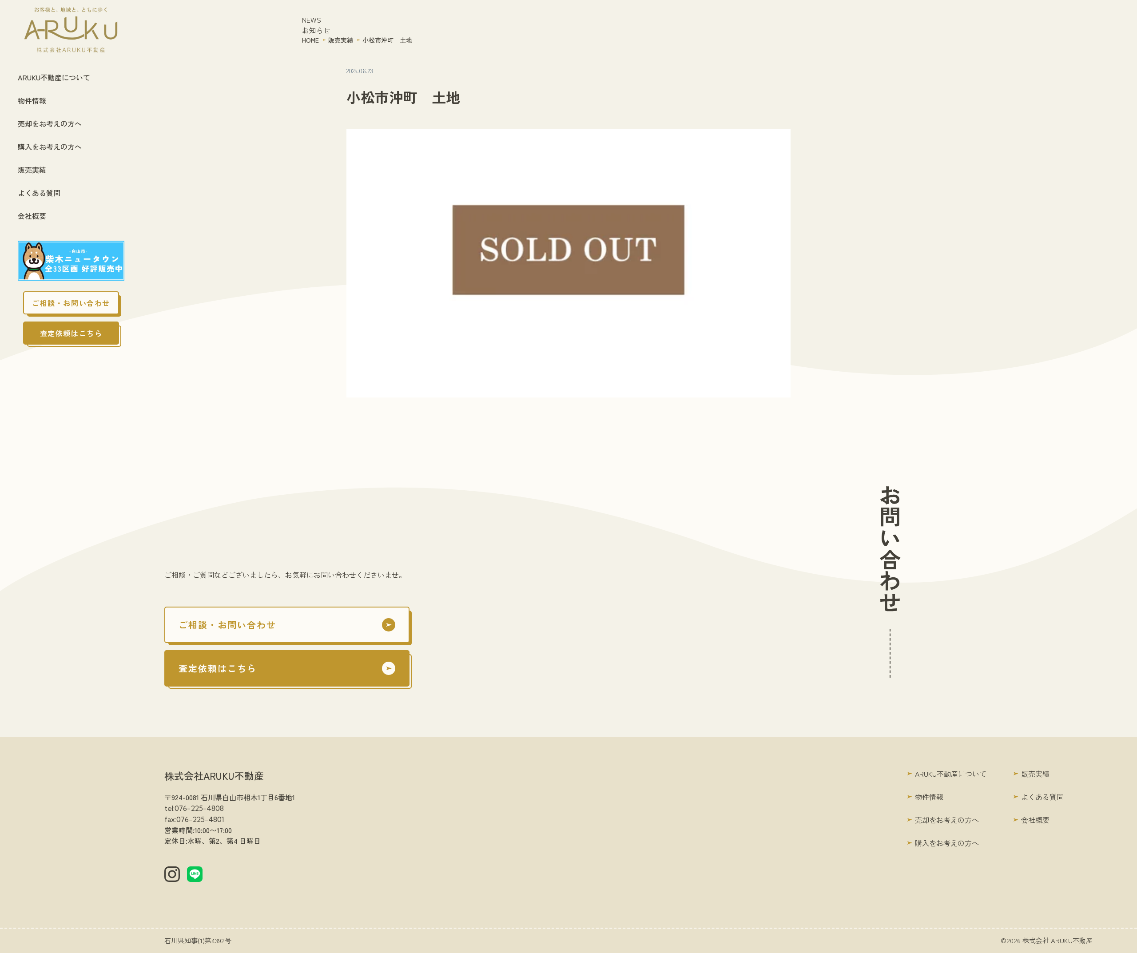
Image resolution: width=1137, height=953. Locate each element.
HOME (310, 40)
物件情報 (32, 100)
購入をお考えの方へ (50, 146)
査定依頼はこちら (71, 333)
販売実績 (32, 169)
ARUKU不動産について (54, 77)
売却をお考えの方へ (50, 123)
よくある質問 (39, 192)
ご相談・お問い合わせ (71, 303)
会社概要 (32, 215)
